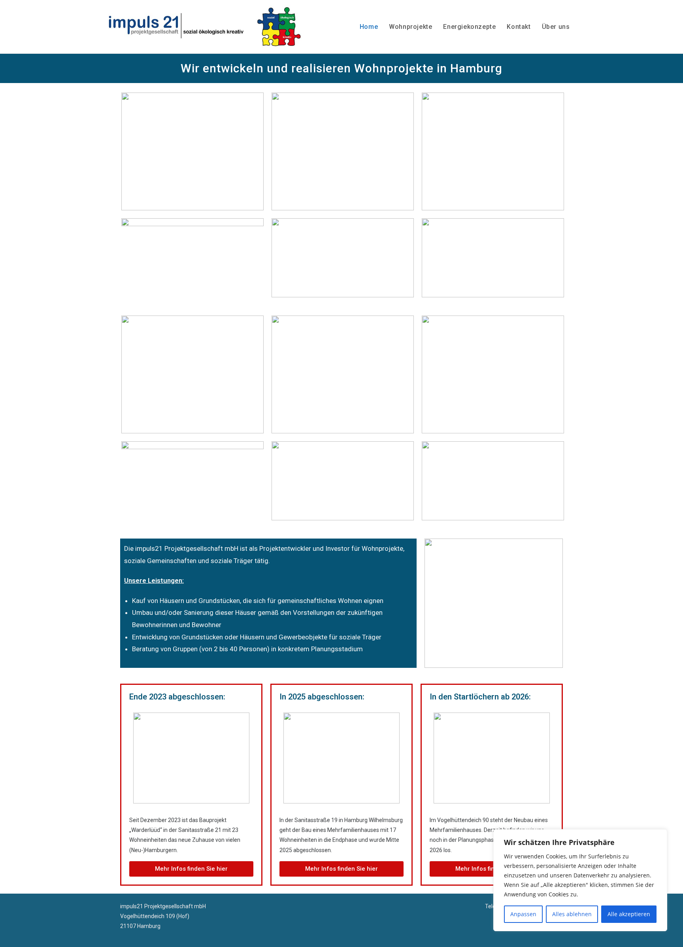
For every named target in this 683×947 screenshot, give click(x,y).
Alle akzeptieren (629, 914)
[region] (580, 880)
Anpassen (523, 914)
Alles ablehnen (572, 914)
